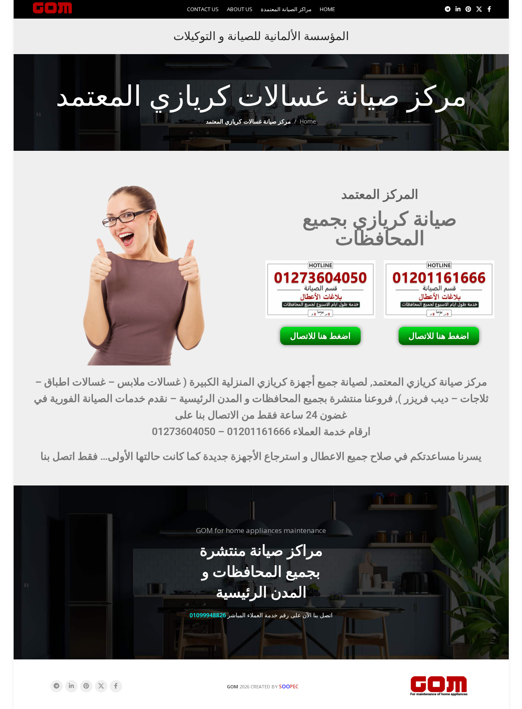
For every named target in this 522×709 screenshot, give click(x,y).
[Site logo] (52, 8)
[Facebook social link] (489, 9)
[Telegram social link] (447, 9)
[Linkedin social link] (458, 9)
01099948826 (207, 615)
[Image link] (439, 685)
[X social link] (479, 9)
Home (308, 121)
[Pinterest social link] (468, 9)
